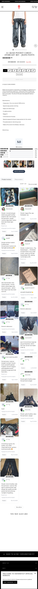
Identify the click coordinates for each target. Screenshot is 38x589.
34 (23, 70)
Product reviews (6, 179)
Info (3, 568)
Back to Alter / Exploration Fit (20, 554)
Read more (4, 226)
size (19, 67)
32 (19, 70)
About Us (5, 563)
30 (14, 70)
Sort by (23, 183)
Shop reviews (19, 179)
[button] (19, 58)
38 (33, 70)
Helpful (4, 231)
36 (28, 70)
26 (5, 70)
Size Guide (19, 74)
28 (9, 70)
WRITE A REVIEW (19, 171)
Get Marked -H (10, 582)
